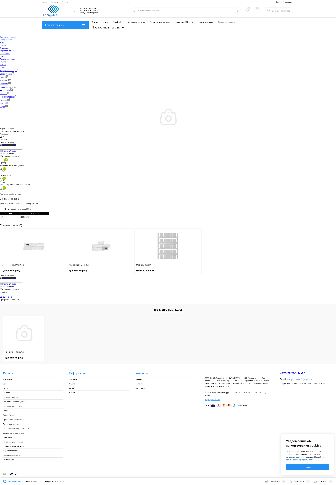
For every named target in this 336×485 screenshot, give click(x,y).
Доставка (73, 379)
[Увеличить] (168, 126)
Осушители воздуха (10, 451)
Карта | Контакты (212, 400)
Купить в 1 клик (9, 151)
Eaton (5, 384)
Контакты (54, 2)
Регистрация (287, 2)
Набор (3, 77)
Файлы (3, 103)
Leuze (5, 388)
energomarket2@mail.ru (299, 379)
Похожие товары (7, 97)
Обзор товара (6, 74)
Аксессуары (5, 90)
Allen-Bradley (8, 379)
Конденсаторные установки (14, 442)
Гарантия (72, 388)
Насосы (6, 411)
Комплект (4, 80)
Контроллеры (8, 460)
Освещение (7, 437)
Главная (45, 2)
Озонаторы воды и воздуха (13, 446)
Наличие (3, 100)
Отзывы (3, 94)
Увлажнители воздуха (11, 455)
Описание (4, 84)
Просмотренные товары (168, 310)
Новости (72, 393)
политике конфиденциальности (299, 460)
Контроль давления (10, 397)
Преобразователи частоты (13, 420)
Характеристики (7, 87)
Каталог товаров (54, 25)
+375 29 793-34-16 (292, 373)
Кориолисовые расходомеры (14, 402)
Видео (2, 107)
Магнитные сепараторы (12, 406)
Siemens (6, 393)
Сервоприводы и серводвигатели (16, 428)
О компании (66, 2)
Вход (277, 2)
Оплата (72, 384)
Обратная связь (14, 481)
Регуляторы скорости (11, 424)
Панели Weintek (9, 415)
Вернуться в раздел (8, 71)
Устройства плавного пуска (14, 433)
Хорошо (307, 467)
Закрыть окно (6, 297)
